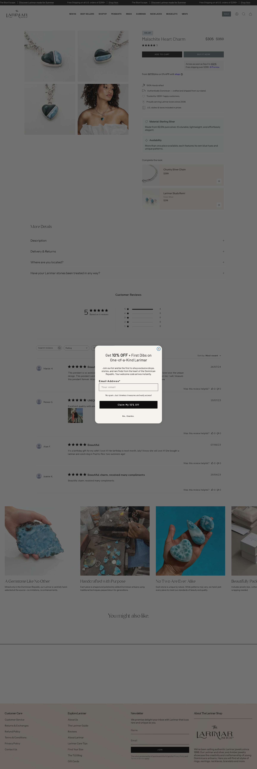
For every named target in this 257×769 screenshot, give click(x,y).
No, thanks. (128, 416)
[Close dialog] (158, 349)
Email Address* (109, 381)
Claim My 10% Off (128, 404)
